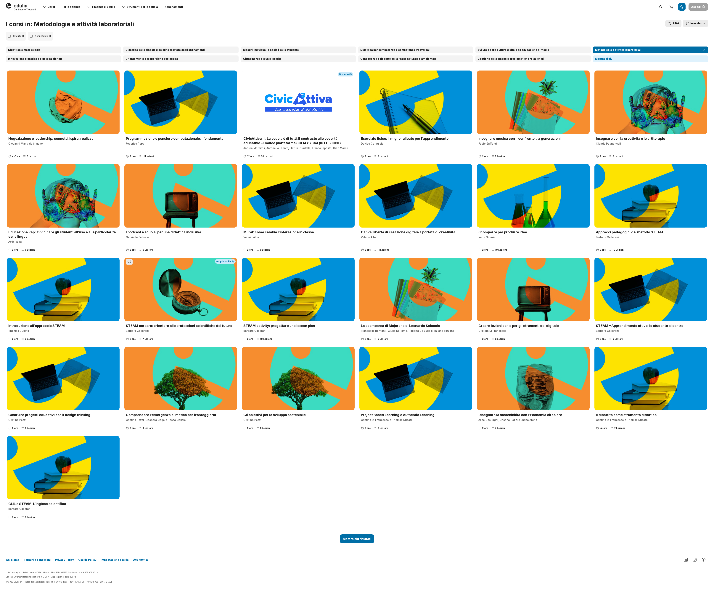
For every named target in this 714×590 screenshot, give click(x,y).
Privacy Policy (64, 559)
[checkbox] (9, 36)
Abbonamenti (174, 6)
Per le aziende (71, 6)
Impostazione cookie (115, 559)
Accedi (696, 6)
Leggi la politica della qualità (63, 577)
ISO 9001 (45, 577)
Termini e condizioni (37, 559)
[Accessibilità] (682, 7)
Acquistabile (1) (43, 36)
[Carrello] (671, 7)
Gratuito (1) (19, 36)
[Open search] (661, 7)
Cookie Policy (87, 559)
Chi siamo (12, 559)
